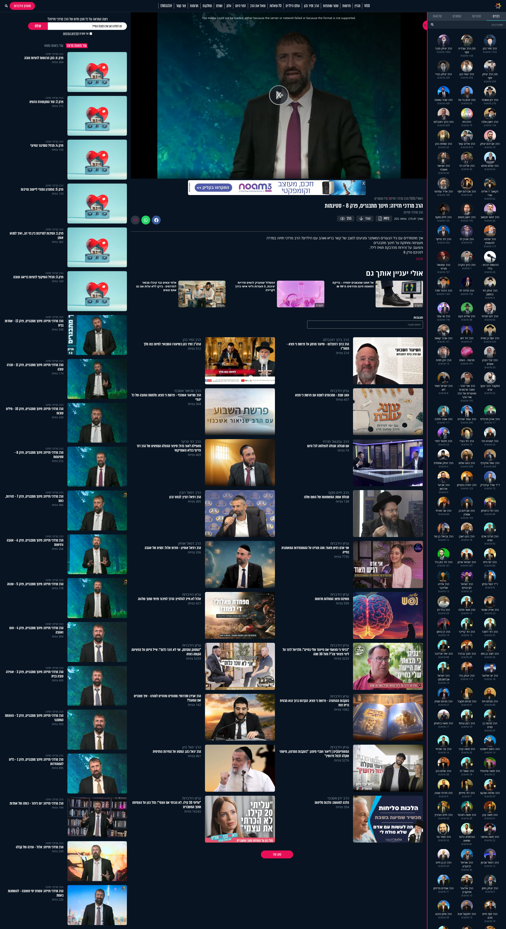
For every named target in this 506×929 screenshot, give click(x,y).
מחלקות (207, 6)
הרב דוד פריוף (191, 441)
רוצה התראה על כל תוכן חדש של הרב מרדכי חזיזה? (77, 19)
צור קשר (181, 6)
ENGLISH (166, 6)
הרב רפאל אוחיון (189, 543)
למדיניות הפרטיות (71, 33)
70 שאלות (275, 6)
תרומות (194, 6)
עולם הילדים (293, 6)
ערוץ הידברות (339, 390)
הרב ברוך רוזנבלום (336, 339)
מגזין (357, 6)
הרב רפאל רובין (190, 492)
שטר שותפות (330, 6)
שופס (219, 6)
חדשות (346, 6)
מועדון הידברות (22, 6)
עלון (229, 6)
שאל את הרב (257, 6)
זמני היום (240, 6)
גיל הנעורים (380, 198)
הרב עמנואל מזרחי (336, 441)
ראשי (420, 198)
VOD (367, 6)
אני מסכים (76, 33)
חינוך (418, 258)
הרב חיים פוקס (339, 492)
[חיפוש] (432, 24)
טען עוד (277, 854)
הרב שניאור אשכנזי (187, 390)
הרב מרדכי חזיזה (398, 198)
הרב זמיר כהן (311, 6)
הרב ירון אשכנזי (338, 798)
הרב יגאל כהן (191, 747)
